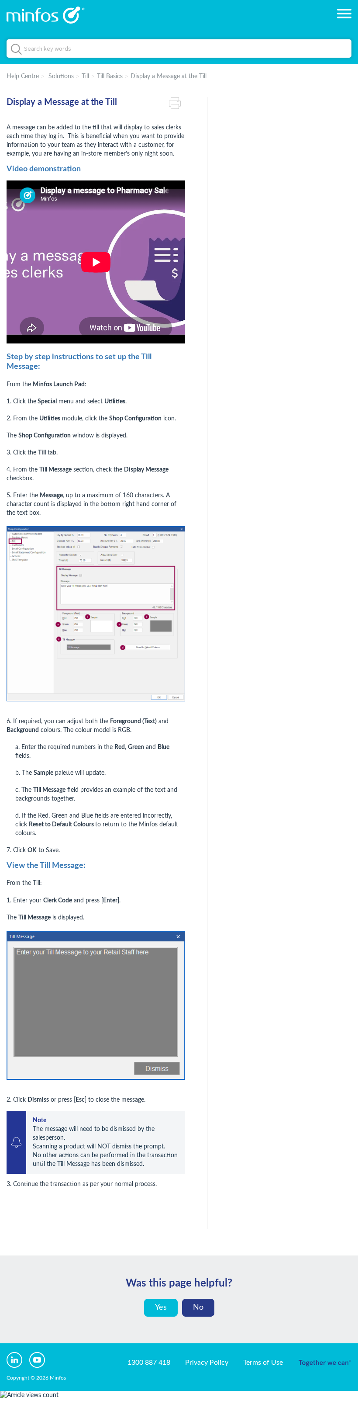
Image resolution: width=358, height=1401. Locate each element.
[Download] (163, 713)
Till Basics (110, 76)
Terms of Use (263, 1362)
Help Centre (23, 76)
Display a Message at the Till (169, 76)
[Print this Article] (177, 102)
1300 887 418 (148, 1362)
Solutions (61, 76)
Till (85, 76)
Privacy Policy (206, 1362)
